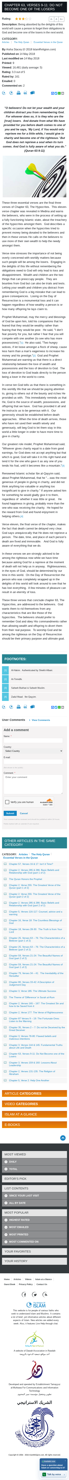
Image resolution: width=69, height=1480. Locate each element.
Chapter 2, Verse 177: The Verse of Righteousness (36, 1012)
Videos (28, 1279)
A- (51, 19)
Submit (10, 813)
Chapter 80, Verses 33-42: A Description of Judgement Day (31, 983)
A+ (61, 19)
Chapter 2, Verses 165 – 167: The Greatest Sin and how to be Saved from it (36, 1004)
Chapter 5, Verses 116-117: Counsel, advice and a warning (35, 913)
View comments (41, 720)
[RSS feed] (45, 1294)
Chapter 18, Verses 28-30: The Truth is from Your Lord (35, 930)
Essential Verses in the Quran (48, 42)
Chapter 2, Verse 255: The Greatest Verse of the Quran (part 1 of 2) (34, 886)
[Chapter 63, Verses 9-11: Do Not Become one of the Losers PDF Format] (25, 93)
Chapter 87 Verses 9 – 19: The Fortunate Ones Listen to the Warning (34, 1020)
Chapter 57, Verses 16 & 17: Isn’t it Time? (31, 864)
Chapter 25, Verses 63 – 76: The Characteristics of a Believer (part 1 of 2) (37, 939)
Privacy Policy (26, 1284)
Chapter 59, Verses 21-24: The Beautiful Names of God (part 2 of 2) (36, 957)
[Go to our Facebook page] (24, 1294)
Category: (10, 38)
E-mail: (7, 757)
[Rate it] (4, 93)
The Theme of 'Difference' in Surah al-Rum (32, 997)
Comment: (9, 773)
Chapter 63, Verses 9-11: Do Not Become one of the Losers (36, 1055)
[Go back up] (63, 1138)
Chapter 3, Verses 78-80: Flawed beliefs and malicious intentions (32, 1037)
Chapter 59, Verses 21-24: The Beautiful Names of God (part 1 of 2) (36, 965)
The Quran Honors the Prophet (25, 879)
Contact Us (42, 1284)
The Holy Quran (21, 42)
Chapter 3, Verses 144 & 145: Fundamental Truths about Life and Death (35, 1046)
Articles (5, 42)
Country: (8, 747)
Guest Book (9, 1284)
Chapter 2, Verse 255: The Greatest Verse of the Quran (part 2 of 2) (34, 895)
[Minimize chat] (65, 1460)
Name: (8, 736)
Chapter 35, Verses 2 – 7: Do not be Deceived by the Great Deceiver (37, 1028)
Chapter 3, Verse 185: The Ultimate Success (32, 991)
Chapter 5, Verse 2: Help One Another (29, 1080)
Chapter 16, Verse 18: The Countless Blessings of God (35, 921)
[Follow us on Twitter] (35, 1294)
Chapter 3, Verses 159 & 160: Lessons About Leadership (33, 1064)
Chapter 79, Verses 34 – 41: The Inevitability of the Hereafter (36, 974)
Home (7, 1279)
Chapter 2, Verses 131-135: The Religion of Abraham (32, 1072)
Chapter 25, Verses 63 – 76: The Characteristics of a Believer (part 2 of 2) (37, 948)
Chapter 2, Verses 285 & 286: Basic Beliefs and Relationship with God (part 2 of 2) (34, 904)
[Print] (18, 93)
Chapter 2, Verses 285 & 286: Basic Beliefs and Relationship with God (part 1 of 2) (34, 871)
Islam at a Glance (43, 1279)
